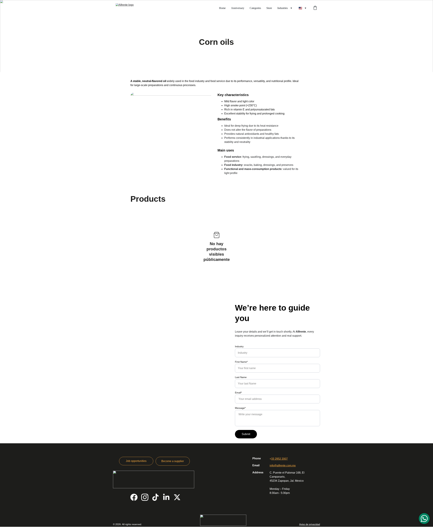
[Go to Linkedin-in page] (166, 497)
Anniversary (237, 8)
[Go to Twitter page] (177, 497)
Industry (239, 346)
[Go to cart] (315, 8)
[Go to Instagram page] (144, 497)
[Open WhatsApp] (424, 518)
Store (269, 8)
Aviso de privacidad (309, 524)
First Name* (241, 361)
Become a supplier (172, 461)
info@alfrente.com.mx (283, 465)
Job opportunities (136, 461)
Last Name (241, 377)
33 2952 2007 (279, 458)
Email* (238, 392)
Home (222, 8)
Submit (246, 434)
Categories (255, 8)
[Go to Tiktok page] (155, 497)
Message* (240, 408)
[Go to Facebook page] (134, 497)
